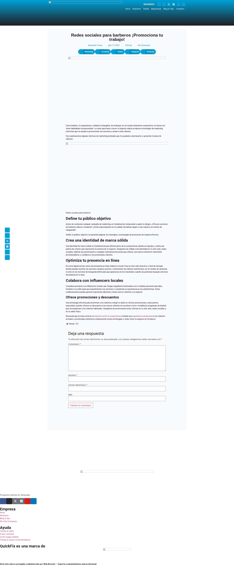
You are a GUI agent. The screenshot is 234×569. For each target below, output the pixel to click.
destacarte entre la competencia (106, 316)
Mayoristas (156, 9)
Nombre (72, 375)
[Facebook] (159, 4)
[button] (86, 51)
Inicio (127, 9)
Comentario (74, 344)
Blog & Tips (168, 9)
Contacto (180, 9)
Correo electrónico (77, 385)
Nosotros (136, 9)
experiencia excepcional (142, 316)
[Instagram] (164, 4)
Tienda (146, 9)
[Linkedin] (183, 4)
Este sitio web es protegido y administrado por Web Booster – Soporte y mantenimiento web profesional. (48, 564)
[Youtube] (178, 4)
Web (70, 395)
